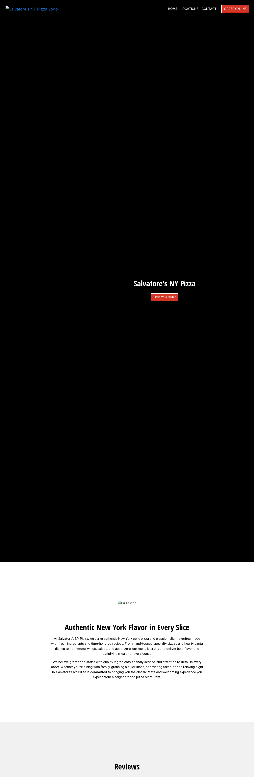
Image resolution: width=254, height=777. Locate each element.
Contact (209, 9)
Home (173, 9)
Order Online (235, 9)
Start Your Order (165, 297)
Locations (189, 9)
